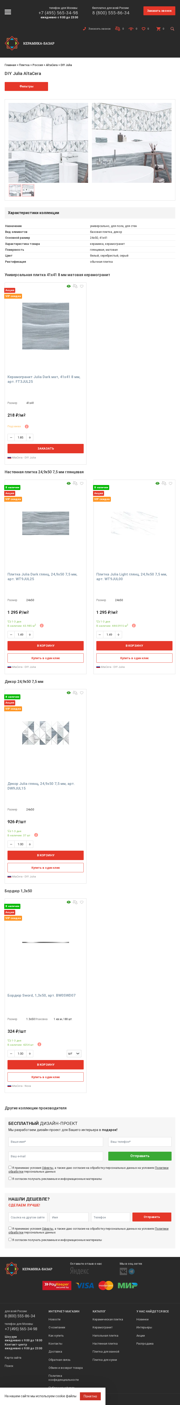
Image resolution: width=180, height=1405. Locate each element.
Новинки (142, 1319)
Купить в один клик (45, 658)
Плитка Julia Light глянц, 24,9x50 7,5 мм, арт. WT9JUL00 (131, 576)
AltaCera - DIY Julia (23, 457)
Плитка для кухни (105, 1360)
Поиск (9, 1366)
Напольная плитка (105, 1335)
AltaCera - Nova (21, 1086)
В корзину (45, 645)
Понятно (90, 1396)
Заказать (46, 448)
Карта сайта (13, 1357)
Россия (38, 65)
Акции (140, 1335)
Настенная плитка (105, 1343)
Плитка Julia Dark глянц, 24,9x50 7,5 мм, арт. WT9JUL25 (42, 576)
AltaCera (52, 65)
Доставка (55, 1351)
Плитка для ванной (106, 1351)
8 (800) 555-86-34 (110, 13)
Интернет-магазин (64, 1311)
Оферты (47, 1168)
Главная (10, 65)
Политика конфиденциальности (64, 1377)
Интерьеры (144, 1327)
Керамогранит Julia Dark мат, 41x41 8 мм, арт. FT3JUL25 (44, 379)
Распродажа (145, 1343)
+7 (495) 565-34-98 (58, 13)
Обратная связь (60, 1360)
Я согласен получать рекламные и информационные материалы (57, 1179)
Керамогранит (102, 1327)
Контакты (55, 1343)
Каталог (99, 1311)
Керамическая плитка (108, 1319)
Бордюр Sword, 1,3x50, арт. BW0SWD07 (41, 995)
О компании (57, 1327)
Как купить (56, 1335)
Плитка (24, 65)
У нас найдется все (152, 1311)
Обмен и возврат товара (66, 1368)
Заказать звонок (159, 10)
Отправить (140, 1156)
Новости (54, 1319)
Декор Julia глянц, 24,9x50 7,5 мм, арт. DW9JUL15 (41, 786)
